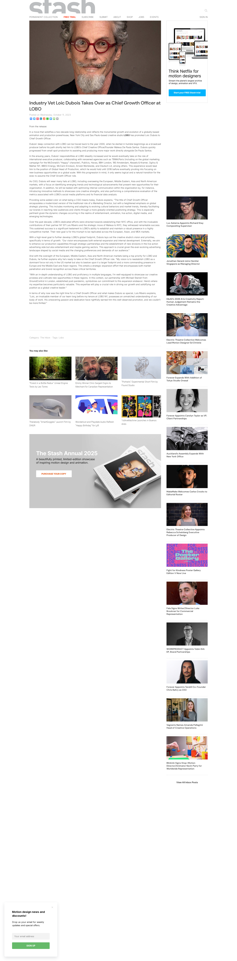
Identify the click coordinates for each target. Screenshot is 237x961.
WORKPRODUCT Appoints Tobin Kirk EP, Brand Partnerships (186, 650)
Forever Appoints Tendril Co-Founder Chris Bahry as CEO (186, 688)
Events (154, 17)
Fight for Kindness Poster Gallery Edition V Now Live (184, 572)
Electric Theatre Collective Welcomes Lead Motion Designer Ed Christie (186, 341)
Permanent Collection (43, 17)
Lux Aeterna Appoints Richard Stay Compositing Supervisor (185, 224)
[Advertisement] (187, 151)
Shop (130, 17)
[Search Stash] (205, 10)
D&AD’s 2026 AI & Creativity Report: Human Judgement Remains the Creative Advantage (185, 302)
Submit (103, 17)
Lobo (61, 337)
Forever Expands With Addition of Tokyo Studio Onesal (184, 379)
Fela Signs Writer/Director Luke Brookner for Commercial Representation (183, 611)
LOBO (127, 135)
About (117, 17)
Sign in (204, 17)
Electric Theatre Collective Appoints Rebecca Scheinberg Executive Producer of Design (186, 532)
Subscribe (88, 17)
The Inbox (45, 337)
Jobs (141, 17)
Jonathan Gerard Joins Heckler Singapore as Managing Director (183, 262)
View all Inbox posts (187, 782)
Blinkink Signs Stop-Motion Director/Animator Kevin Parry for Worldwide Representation (184, 766)
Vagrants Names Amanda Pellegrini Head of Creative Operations (185, 726)
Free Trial (70, 17)
